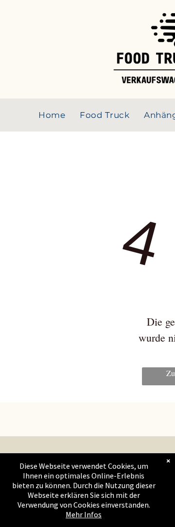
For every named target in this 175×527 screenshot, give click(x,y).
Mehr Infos (84, 514)
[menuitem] (51, 115)
